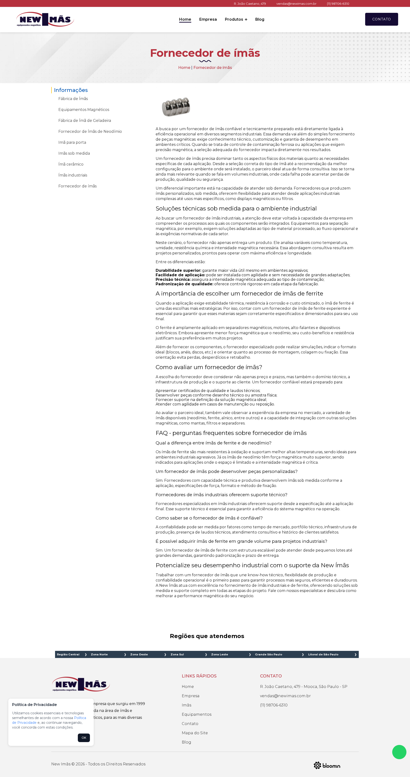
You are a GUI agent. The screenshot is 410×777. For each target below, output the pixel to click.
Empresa (208, 19)
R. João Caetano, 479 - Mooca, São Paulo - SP (303, 686)
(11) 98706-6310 (338, 3)
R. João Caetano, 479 (250, 3)
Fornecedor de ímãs (77, 186)
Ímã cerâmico (71, 164)
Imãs (186, 705)
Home (185, 19)
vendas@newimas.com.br (296, 3)
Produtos (234, 19)
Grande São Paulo (268, 654)
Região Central (68, 654)
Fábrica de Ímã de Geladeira (84, 120)
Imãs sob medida (74, 153)
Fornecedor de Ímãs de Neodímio (90, 131)
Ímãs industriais (72, 175)
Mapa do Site (195, 733)
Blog (259, 19)
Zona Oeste (139, 654)
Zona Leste (219, 654)
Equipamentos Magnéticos (83, 109)
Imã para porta (72, 142)
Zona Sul (177, 654)
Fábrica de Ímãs (73, 98)
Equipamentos (196, 714)
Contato (381, 19)
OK (84, 737)
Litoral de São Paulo (323, 654)
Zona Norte (99, 654)
